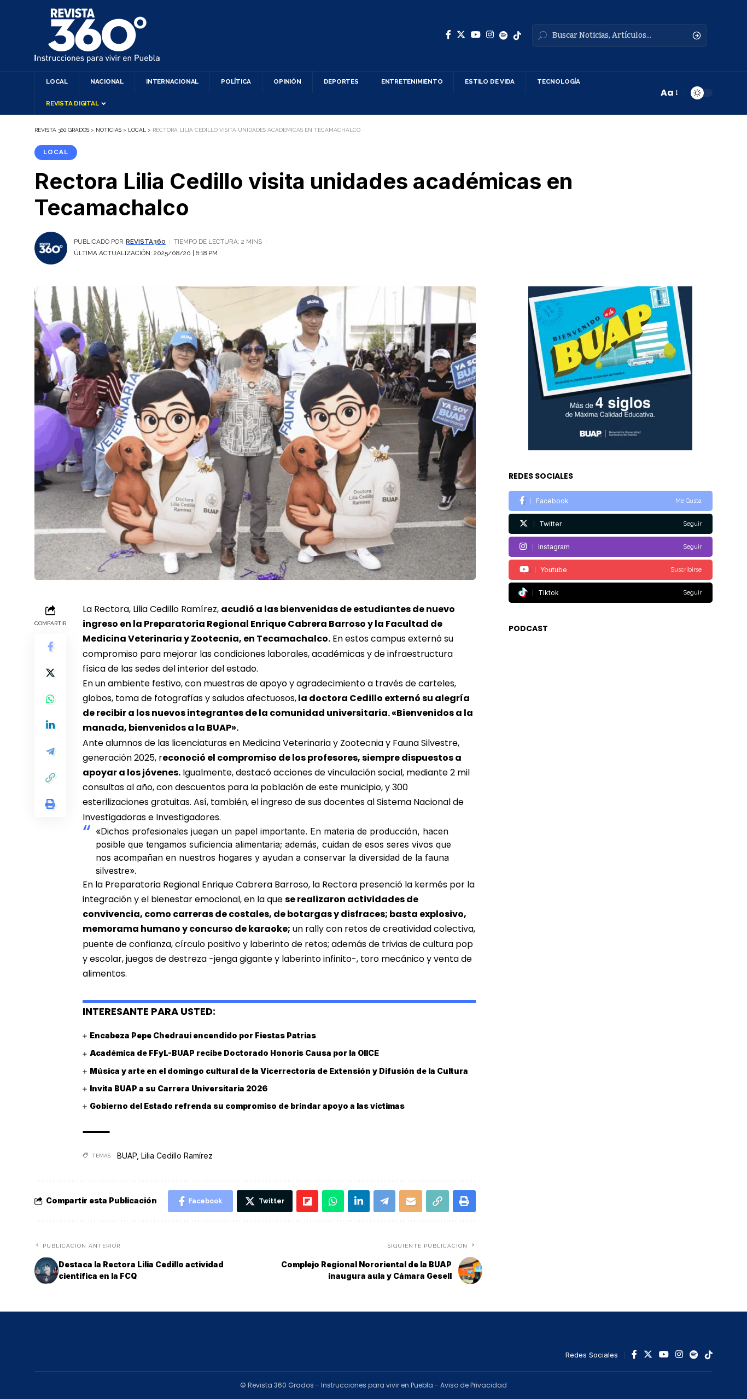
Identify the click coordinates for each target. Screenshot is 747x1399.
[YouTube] (475, 34)
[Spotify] (504, 35)
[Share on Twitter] (50, 673)
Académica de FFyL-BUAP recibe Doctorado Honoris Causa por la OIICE (234, 1052)
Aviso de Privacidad (473, 1385)
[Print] (50, 804)
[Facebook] (448, 34)
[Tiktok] (611, 593)
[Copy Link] (50, 778)
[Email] (410, 1201)
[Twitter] (461, 34)
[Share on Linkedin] (50, 725)
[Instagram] (490, 34)
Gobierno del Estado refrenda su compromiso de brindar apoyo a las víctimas (247, 1105)
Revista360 (146, 241)
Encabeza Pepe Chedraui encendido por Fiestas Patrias (203, 1035)
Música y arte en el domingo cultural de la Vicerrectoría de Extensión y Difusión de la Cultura (279, 1070)
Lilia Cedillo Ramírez (177, 1155)
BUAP (127, 1155)
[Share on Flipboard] (307, 1201)
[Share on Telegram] (50, 751)
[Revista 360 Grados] (97, 35)
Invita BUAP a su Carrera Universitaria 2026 (178, 1088)
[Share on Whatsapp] (50, 699)
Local (55, 152)
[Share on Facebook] (50, 646)
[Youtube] (611, 570)
